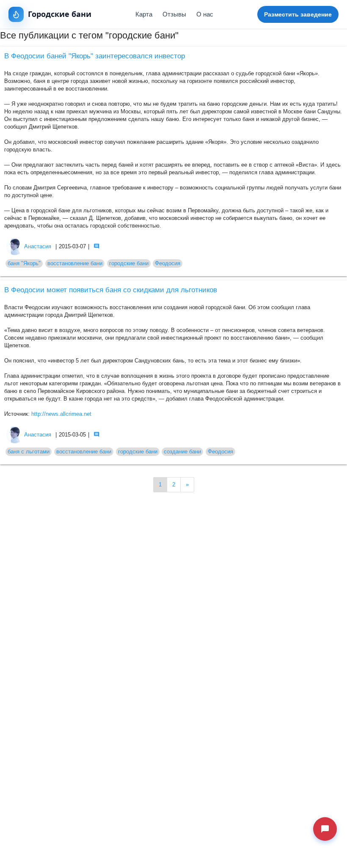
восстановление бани (74, 263)
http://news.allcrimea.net (61, 414)
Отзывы (174, 14)
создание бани (182, 452)
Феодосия (167, 263)
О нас (204, 14)
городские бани (129, 263)
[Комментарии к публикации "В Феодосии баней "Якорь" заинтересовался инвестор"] (96, 246)
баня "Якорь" (24, 263)
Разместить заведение (298, 14)
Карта (143, 14)
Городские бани (59, 14)
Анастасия (37, 247)
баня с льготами (29, 452)
